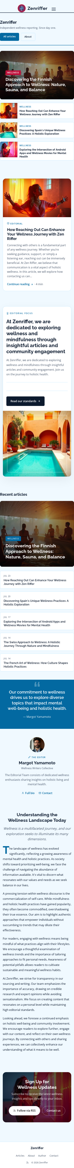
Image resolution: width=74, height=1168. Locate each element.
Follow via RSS (26, 1110)
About (28, 36)
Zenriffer (37, 1148)
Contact (47, 793)
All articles (9, 36)
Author (42, 1155)
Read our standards (23, 401)
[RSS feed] (27, 1162)
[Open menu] (53, 9)
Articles (20, 1155)
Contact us (54, 1110)
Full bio (30, 793)
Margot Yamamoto (37, 762)
